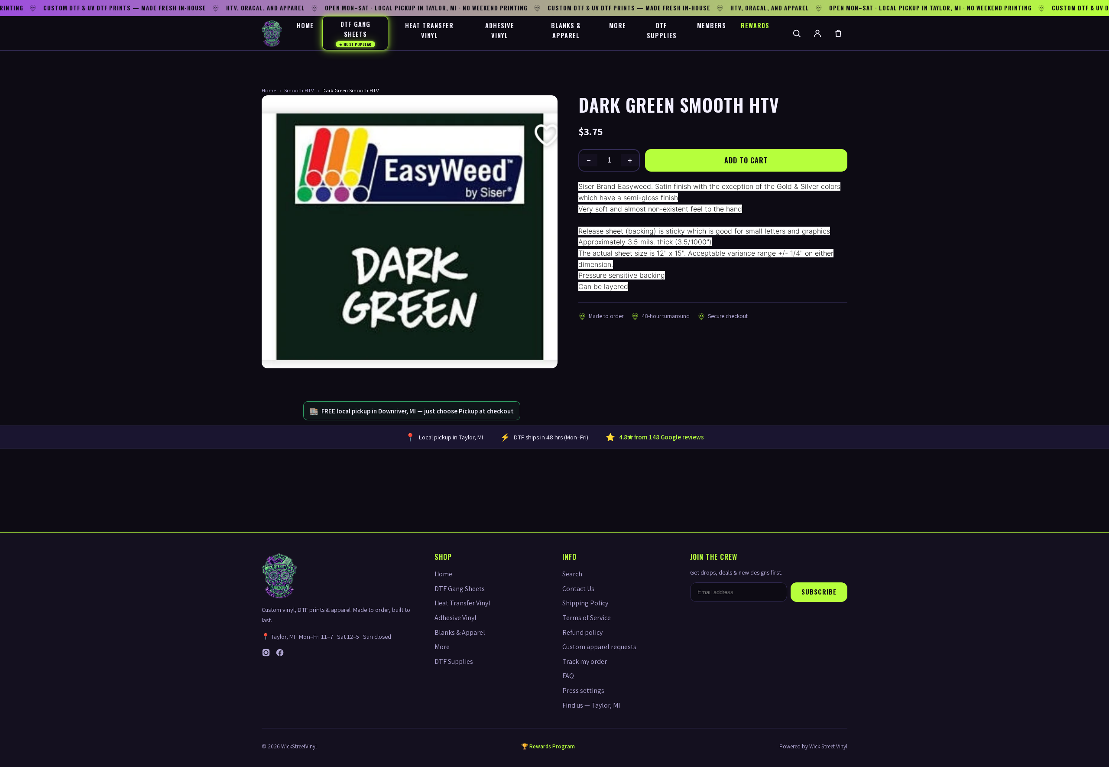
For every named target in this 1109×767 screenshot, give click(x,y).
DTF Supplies (662, 30)
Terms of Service (586, 617)
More (617, 25)
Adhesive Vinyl (499, 30)
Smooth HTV (299, 90)
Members (711, 25)
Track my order (584, 661)
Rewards (755, 25)
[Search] (797, 33)
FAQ (568, 675)
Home (305, 25)
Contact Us (578, 588)
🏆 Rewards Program (548, 746)
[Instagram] (266, 654)
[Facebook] (280, 654)
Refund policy (582, 632)
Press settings (583, 690)
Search (572, 573)
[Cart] (838, 33)
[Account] (817, 33)
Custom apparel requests (599, 646)
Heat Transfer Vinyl (429, 30)
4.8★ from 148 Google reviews (661, 437)
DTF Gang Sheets (355, 33)
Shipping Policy (585, 603)
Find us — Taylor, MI (591, 705)
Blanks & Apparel (566, 30)
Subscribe (819, 591)
